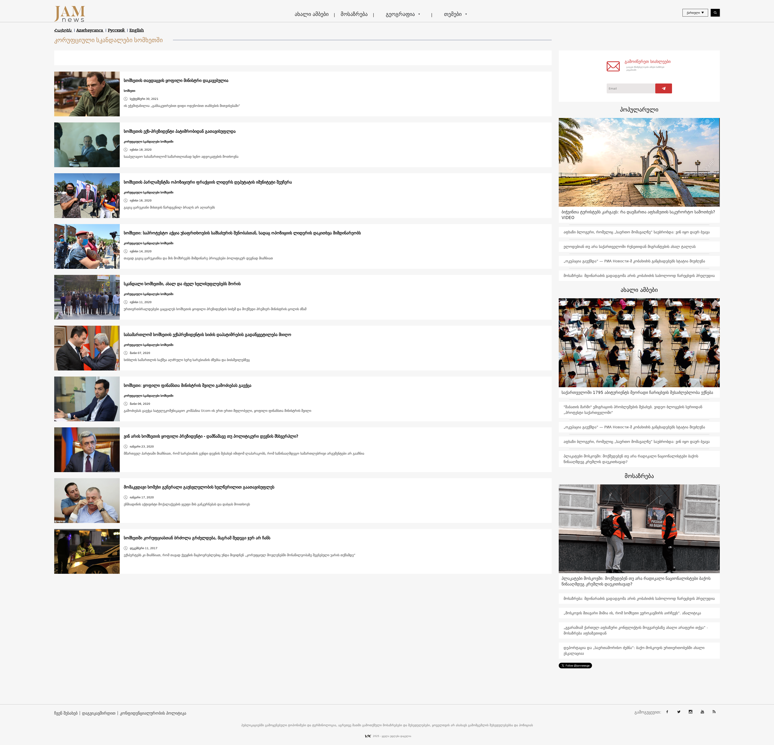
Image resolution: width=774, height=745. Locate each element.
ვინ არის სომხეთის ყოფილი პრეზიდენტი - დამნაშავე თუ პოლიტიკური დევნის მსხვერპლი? (211, 436)
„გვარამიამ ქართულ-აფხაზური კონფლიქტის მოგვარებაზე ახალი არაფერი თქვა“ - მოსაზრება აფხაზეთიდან (636, 630)
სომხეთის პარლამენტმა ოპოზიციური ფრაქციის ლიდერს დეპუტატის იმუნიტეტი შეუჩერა (208, 182)
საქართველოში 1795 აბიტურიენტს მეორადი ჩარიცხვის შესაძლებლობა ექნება (637, 392)
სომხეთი (129, 91)
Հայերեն (63, 30)
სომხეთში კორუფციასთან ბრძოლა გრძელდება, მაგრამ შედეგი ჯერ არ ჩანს (197, 538)
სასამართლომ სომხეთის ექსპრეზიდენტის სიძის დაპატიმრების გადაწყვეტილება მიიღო (207, 334)
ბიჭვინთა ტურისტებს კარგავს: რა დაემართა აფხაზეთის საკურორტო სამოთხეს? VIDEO (638, 214)
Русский (117, 30)
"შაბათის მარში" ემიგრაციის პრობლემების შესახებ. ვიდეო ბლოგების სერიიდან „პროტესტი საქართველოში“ (633, 410)
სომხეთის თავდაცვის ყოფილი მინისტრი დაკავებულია (176, 80)
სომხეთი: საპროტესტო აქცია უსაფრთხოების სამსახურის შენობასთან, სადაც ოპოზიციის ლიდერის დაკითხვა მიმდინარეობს (242, 233)
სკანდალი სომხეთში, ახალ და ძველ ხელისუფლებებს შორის (182, 284)
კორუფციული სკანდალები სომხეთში (148, 141)
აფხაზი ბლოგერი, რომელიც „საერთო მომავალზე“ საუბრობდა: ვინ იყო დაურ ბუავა (637, 232)
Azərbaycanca (90, 30)
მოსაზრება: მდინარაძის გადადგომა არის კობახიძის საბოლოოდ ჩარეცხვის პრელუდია (639, 275)
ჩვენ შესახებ (66, 713)
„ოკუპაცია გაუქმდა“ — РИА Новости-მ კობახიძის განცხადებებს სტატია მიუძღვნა (634, 261)
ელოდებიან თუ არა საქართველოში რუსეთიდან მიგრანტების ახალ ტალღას (630, 246)
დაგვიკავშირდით (98, 713)
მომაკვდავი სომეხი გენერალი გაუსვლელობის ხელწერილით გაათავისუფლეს (199, 487)
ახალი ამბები (312, 14)
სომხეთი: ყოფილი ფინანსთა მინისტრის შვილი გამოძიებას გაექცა (187, 385)
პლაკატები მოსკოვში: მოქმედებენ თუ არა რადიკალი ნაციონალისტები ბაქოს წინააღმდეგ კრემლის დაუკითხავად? (631, 459)
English (136, 30)
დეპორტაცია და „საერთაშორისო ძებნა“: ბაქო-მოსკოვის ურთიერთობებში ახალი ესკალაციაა (634, 650)
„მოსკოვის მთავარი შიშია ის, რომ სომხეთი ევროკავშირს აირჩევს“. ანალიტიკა (632, 613)
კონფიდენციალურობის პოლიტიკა (153, 713)
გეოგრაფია (400, 14)
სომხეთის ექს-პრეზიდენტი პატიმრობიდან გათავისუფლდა (180, 131)
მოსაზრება (354, 14)
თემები (453, 14)
